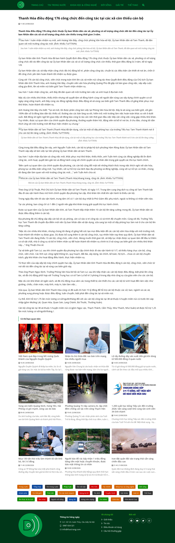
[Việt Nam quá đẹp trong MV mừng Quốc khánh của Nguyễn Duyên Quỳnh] (40, 339)
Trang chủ (37, 5)
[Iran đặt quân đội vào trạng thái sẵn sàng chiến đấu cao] (134, 441)
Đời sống (106, 5)
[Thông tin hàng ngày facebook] (131, 520)
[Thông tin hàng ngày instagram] (149, 520)
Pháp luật (67, 487)
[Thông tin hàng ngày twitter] (143, 520)
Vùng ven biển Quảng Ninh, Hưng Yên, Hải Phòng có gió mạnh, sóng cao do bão (39, 407)
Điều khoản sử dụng (113, 527)
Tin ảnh (97, 493)
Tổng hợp (37, 487)
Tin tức (107, 523)
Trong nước (23, 487)
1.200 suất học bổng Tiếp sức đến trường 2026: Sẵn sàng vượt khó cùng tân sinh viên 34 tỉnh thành (133, 408)
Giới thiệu (108, 519)
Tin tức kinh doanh (66, 493)
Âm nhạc (42, 499)
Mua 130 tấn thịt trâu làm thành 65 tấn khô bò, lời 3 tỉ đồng (40, 460)
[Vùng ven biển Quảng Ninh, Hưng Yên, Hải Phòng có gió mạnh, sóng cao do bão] (40, 388)
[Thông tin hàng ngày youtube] (137, 520)
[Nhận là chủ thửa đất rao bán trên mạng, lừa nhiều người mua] (87, 339)
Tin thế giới (37, 493)
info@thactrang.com (71, 529)
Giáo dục (115, 499)
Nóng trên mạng (87, 499)
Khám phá (23, 493)
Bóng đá (72, 499)
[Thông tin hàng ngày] (23, 4)
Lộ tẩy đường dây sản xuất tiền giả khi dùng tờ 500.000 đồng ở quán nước (134, 357)
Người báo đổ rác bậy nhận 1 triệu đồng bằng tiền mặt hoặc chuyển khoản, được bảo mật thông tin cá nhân (85, 461)
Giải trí (119, 5)
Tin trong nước (57, 5)
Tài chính (106, 487)
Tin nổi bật (81, 487)
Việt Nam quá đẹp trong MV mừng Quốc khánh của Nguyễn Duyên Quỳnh (38, 357)
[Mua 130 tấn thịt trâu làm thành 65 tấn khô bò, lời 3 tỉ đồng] (40, 441)
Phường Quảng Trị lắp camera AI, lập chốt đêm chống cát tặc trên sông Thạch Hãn (86, 407)
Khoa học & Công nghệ (83, 5)
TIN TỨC (94, 487)
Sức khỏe (124, 493)
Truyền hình (110, 493)
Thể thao (133, 5)
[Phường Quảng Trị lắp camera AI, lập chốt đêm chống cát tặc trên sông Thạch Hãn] (87, 388)
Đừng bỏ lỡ (84, 493)
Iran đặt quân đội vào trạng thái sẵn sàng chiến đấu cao (132, 460)
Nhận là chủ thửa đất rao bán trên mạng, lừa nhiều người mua (86, 357)
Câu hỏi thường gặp (112, 531)
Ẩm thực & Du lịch (26, 499)
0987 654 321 (68, 525)
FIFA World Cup (131, 499)
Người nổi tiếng (57, 499)
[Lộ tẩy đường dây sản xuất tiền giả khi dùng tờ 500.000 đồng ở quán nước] (134, 339)
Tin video (103, 499)
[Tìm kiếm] (142, 5)
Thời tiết (50, 493)
